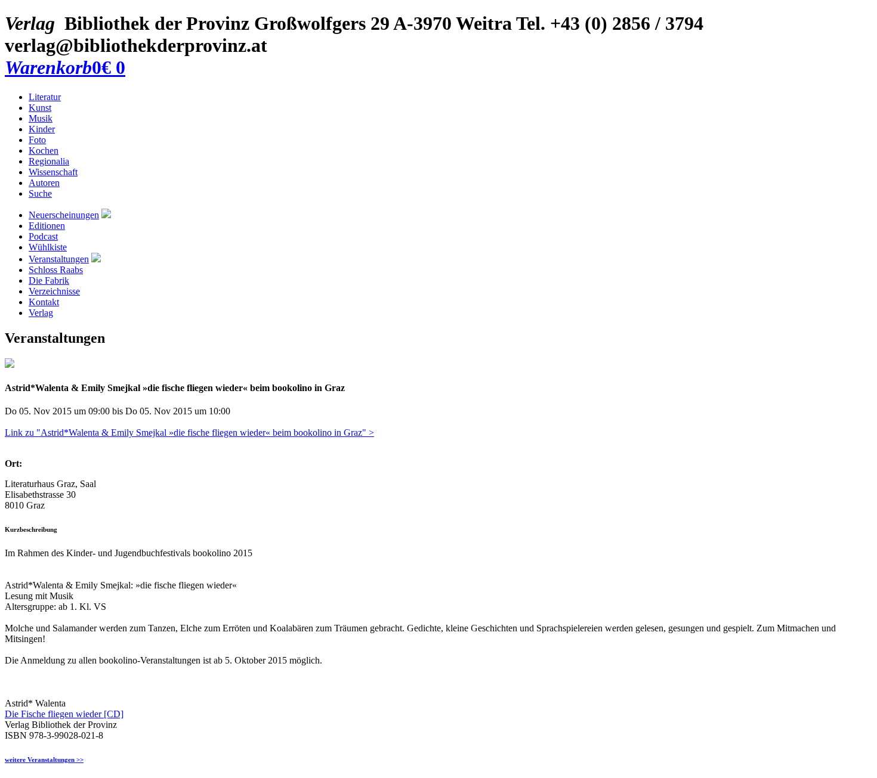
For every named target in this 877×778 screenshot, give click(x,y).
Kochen (43, 150)
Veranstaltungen (59, 259)
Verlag (41, 313)
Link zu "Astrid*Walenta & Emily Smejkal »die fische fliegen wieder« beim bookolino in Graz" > (189, 432)
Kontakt (44, 302)
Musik (41, 118)
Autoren (44, 183)
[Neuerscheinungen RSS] (106, 215)
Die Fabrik (49, 280)
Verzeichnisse (54, 291)
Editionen (47, 226)
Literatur (45, 97)
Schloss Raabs (56, 270)
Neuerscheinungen (64, 215)
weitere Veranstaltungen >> (44, 759)
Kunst (40, 108)
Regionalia (49, 161)
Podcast (43, 236)
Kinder (42, 129)
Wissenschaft (53, 172)
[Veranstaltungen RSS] (96, 259)
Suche (40, 193)
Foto (37, 140)
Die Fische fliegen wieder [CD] (64, 714)
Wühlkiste (48, 247)
